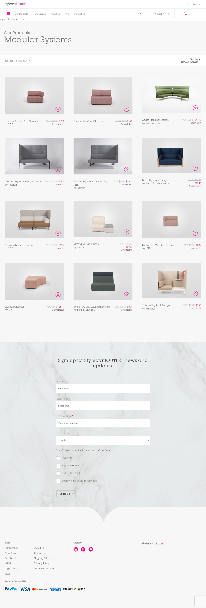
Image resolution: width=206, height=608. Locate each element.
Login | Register (13, 569)
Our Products (21, 14)
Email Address (65, 416)
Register (197, 5)
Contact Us (79, 14)
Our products (11, 548)
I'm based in (63, 433)
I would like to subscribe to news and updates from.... (84, 451)
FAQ (67, 14)
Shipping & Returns (44, 558)
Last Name (63, 399)
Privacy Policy (41, 564)
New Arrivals (12, 553)
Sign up (65, 494)
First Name (63, 382)
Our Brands (40, 14)
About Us (55, 14)
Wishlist (162, 14)
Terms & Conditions (44, 569)
